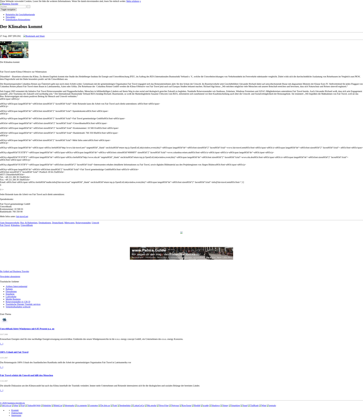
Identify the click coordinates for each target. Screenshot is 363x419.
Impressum (16, 415)
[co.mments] (81, 405)
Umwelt (95, 222)
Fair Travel (5, 225)
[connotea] (92, 405)
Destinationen (45, 222)
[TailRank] (253, 405)
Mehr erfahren (132, 1)
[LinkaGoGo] (137, 405)
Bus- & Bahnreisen (28, 222)
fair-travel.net (22, 216)
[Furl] (22, 405)
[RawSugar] (185, 405)
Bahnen (9, 289)
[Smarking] (234, 405)
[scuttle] (205, 405)
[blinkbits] (46, 405)
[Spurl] (244, 405)
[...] (1, 344)
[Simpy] (224, 405)
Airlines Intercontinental (16, 286)
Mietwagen (69, 222)
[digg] (15, 405)
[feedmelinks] (124, 405)
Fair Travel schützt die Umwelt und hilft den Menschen (26, 375)
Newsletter (10, 17)
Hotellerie (10, 294)
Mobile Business (13, 299)
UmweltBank (27, 225)
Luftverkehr (11, 296)
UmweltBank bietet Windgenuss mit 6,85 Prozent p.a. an (27, 329)
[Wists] (262, 405)
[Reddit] (196, 405)
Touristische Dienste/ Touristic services (23, 304)
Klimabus (15, 225)
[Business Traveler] (9, 4)
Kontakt (15, 410)
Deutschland (57, 222)
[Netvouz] (174, 405)
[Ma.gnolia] (150, 405)
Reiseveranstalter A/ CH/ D (18, 301)
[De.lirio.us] (104, 405)
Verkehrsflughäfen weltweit (18, 307)
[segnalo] (271, 405)
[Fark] (114, 405)
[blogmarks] (68, 405)
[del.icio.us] (5, 405)
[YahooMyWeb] (33, 405)
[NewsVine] (163, 405)
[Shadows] (214, 405)
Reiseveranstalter (83, 222)
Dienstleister (11, 291)
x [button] (140, 1)
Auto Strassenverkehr (9, 222)
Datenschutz (16, 413)
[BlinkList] (57, 405)
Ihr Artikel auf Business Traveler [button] (14, 271)
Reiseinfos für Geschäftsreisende (20, 14)
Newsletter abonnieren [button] (10, 276)
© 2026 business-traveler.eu (12, 403)
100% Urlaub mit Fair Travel (14, 352)
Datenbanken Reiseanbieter (18, 19)
